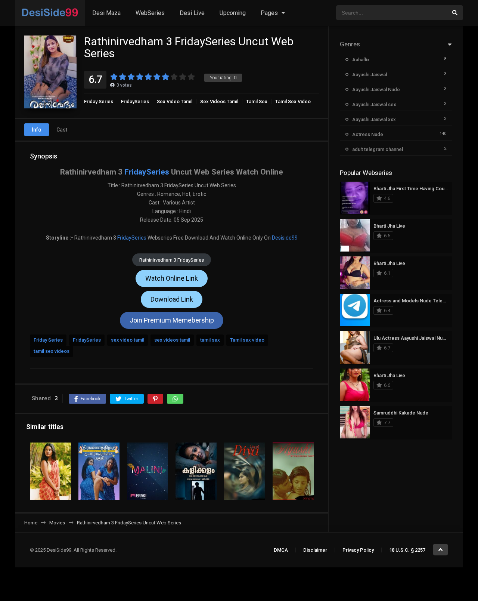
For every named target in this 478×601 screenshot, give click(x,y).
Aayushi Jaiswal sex (374, 104)
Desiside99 (285, 238)
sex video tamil (127, 340)
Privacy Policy (358, 550)
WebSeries (150, 12)
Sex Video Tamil (174, 101)
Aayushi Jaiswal (369, 74)
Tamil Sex (256, 101)
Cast (61, 130)
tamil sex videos (51, 351)
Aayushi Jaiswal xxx (374, 119)
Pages (269, 12)
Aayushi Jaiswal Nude (376, 89)
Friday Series (98, 101)
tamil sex (210, 340)
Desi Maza (106, 12)
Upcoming (233, 12)
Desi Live (192, 12)
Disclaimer (315, 550)
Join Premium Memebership (172, 320)
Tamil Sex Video (293, 101)
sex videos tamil (172, 340)
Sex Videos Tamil (219, 101)
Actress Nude (367, 134)
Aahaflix (361, 59)
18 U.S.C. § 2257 (407, 550)
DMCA (281, 550)
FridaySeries (135, 101)
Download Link (171, 299)
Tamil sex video (247, 340)
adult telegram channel (377, 149)
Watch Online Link (171, 278)
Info (36, 130)
